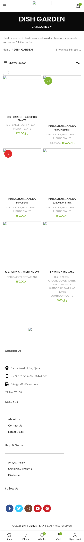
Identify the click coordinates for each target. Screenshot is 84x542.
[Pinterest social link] (47, 508)
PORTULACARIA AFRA (62, 272)
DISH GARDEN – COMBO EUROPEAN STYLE (62, 201)
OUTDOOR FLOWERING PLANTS (62, 290)
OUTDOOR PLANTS (62, 295)
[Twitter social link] (19, 508)
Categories (40, 26)
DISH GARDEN (13, 124)
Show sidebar (17, 62)
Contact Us (15, 425)
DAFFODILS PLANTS (35, 525)
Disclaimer (14, 475)
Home (7, 49)
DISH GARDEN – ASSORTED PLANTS (22, 118)
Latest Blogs (16, 431)
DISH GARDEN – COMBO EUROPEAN (22, 201)
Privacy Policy (16, 462)
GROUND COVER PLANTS (61, 280)
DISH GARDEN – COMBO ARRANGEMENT (62, 128)
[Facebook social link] (9, 508)
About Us (14, 419)
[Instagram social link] (28, 508)
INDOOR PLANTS (22, 128)
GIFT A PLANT (29, 124)
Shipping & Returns (20, 468)
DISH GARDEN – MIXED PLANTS (22, 272)
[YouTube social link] (38, 508)
